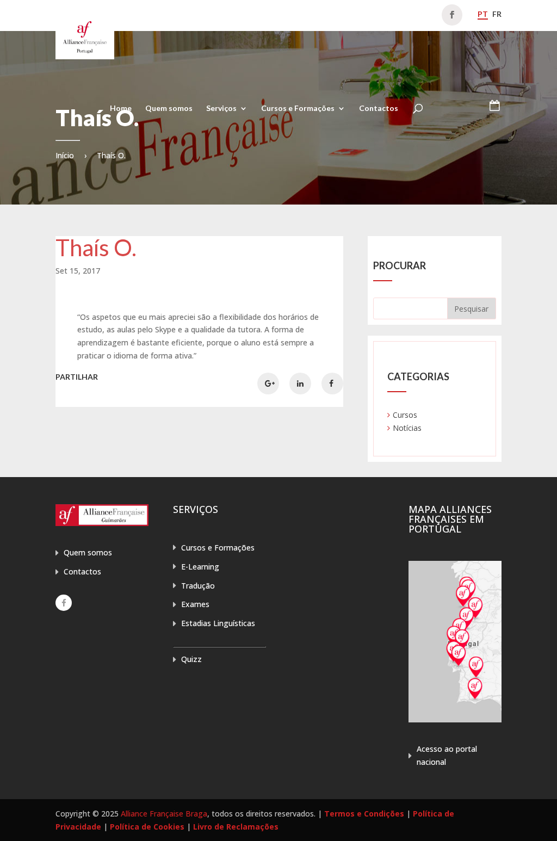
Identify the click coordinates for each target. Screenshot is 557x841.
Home (121, 108)
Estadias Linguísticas (218, 623)
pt (483, 13)
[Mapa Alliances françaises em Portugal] (455, 719)
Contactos (378, 108)
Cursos (405, 415)
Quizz (191, 659)
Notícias (407, 428)
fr (497, 13)
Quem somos (169, 108)
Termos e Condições (364, 813)
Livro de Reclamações (235, 826)
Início (64, 155)
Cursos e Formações (298, 108)
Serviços (221, 108)
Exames (195, 604)
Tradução (198, 585)
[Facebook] (63, 603)
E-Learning (200, 566)
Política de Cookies (147, 826)
